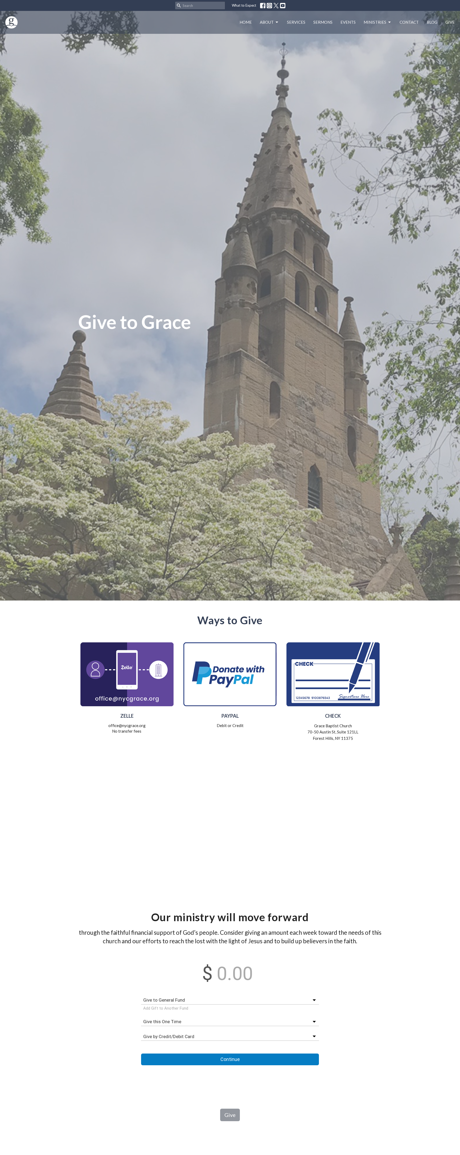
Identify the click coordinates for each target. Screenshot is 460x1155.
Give (450, 22)
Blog (432, 22)
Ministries (375, 22)
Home (246, 22)
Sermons (322, 22)
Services (296, 22)
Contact (409, 22)
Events (348, 22)
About (267, 22)
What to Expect (244, 5)
